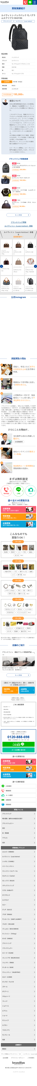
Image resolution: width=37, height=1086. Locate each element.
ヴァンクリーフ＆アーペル (10, 871)
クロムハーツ (6, 996)
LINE (30, 2)
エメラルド (5, 900)
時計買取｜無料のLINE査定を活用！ (12, 819)
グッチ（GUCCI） (7, 910)
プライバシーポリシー (18, 1058)
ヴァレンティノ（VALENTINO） (11, 972)
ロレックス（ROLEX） (8, 881)
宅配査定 (8, 804)
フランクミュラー (7, 948)
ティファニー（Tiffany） (9, 934)
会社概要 (5, 1058)
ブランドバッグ (7, 21)
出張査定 (8, 800)
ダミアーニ (5, 991)
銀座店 (4, 1049)
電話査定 (8, 791)
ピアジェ (4, 1011)
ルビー (4, 905)
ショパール (5, 1006)
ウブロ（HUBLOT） (8, 890)
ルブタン (4, 1025)
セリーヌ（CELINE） (8, 953)
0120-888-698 (18, 736)
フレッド (4, 1001)
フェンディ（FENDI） (8, 963)
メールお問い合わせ (18, 750)
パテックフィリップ (8, 886)
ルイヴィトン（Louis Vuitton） (24, 21)
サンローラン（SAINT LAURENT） (12, 919)
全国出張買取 (25, 690)
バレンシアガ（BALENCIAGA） (11, 958)
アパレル (4, 838)
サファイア (5, 1020)
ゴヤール (4, 987)
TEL (25, 2)
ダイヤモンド (6, 895)
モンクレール (6, 1035)
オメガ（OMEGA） (7, 938)
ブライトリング (6, 943)
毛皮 (3, 1040)
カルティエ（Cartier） (9, 876)
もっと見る (18, 675)
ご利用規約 (30, 1058)
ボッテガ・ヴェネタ (8, 982)
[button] (1, 266)
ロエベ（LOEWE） (7, 977)
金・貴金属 (5, 833)
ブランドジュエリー (8, 823)
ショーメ (4, 1016)
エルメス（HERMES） (8, 852)
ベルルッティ (6, 1030)
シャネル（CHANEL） (8, 861)
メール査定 (9, 795)
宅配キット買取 (8, 690)
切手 (3, 843)
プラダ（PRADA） (7, 914)
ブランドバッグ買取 (18, 222)
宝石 (3, 828)
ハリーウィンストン (8, 866)
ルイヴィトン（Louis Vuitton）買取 (18, 226)
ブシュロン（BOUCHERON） (10, 929)
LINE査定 (8, 786)
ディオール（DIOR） (8, 967)
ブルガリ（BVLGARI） (8, 924)
